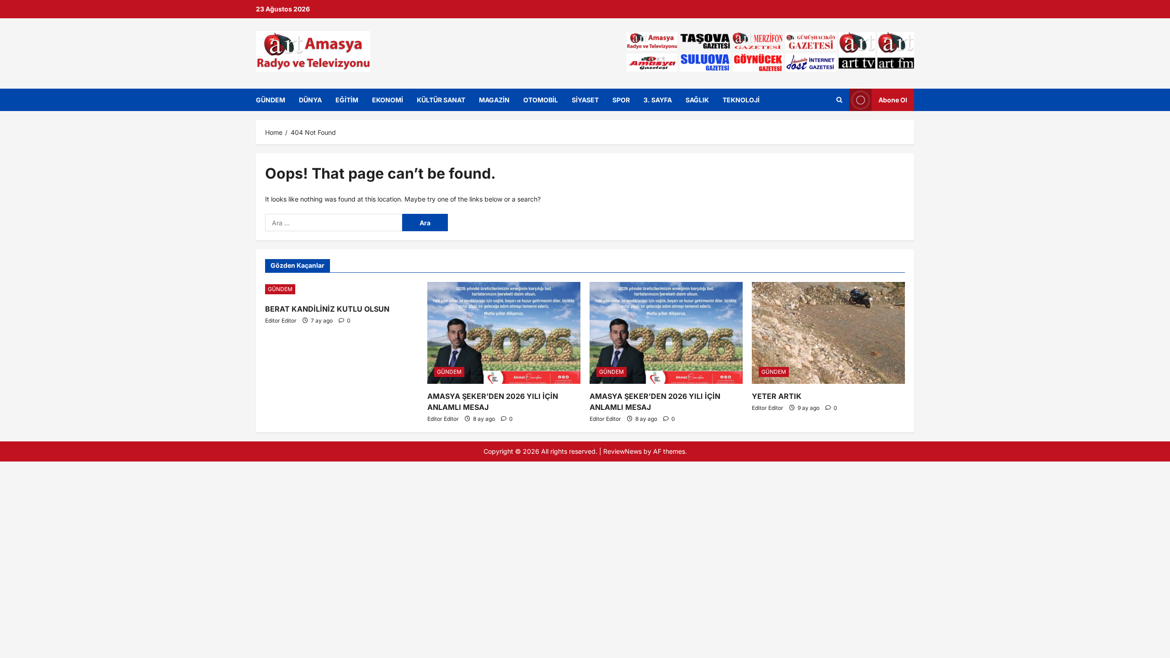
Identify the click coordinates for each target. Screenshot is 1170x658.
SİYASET (585, 100)
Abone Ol (892, 99)
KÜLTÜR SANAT (441, 100)
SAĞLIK (697, 100)
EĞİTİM (346, 100)
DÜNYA (310, 100)
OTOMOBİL (540, 100)
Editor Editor (281, 320)
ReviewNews (622, 451)
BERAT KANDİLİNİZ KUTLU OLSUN (327, 308)
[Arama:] (333, 222)
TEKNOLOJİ (741, 100)
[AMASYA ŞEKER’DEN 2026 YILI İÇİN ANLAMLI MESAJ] (503, 333)
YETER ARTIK (777, 396)
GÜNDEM (270, 100)
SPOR (621, 100)
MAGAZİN (494, 100)
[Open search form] (839, 99)
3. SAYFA (658, 100)
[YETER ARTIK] (828, 333)
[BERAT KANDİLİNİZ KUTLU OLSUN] (341, 289)
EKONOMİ (387, 100)
